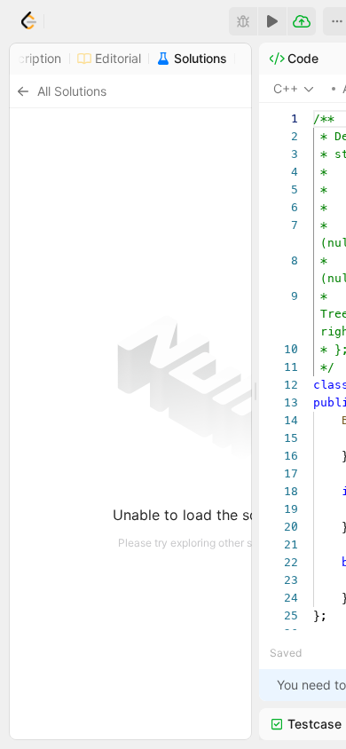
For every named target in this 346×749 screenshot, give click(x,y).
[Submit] (301, 21)
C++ (285, 88)
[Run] (272, 21)
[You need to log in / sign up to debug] (243, 21)
